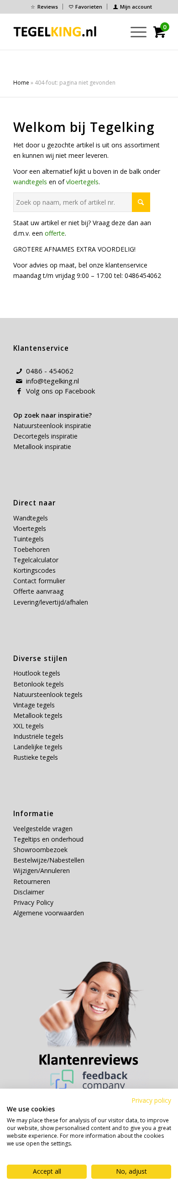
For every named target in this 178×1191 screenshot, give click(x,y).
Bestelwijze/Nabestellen (48, 860)
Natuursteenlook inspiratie (52, 425)
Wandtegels (30, 518)
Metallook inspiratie (42, 446)
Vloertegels (29, 528)
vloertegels (82, 181)
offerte (55, 233)
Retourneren (31, 881)
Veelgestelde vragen (43, 828)
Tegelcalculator (35, 559)
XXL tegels (28, 726)
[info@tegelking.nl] (19, 381)
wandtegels (30, 181)
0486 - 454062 (49, 370)
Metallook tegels (38, 715)
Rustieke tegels (35, 757)
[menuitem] (44, 7)
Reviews (47, 6)
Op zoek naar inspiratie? (52, 415)
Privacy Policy (33, 902)
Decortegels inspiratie (45, 436)
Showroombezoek (40, 849)
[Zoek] (112, 31)
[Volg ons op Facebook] (19, 391)
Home (21, 82)
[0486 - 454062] (19, 371)
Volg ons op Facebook (60, 390)
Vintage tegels (34, 705)
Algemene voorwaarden (48, 912)
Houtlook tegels (36, 673)
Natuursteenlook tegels (48, 694)
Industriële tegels (39, 736)
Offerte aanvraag (38, 591)
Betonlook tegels (38, 684)
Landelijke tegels (38, 746)
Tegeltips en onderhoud (48, 839)
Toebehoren (31, 549)
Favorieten (88, 6)
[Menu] (134, 31)
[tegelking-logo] (54, 31)
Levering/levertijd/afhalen (50, 602)
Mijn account (136, 6)
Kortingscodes (34, 570)
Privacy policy (151, 1100)
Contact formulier (39, 580)
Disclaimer (28, 892)
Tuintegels (28, 539)
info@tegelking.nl (52, 380)
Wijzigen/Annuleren (41, 870)
